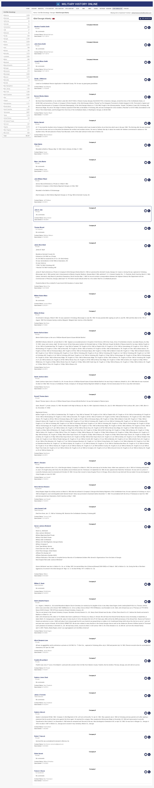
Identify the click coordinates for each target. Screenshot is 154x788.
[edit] (149, 27)
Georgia (52, 12)
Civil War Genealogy (43, 12)
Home (35, 12)
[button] (75, 27)
